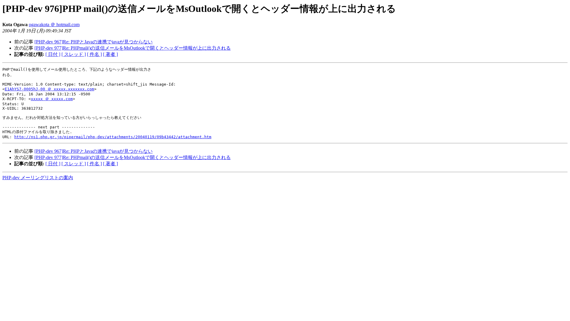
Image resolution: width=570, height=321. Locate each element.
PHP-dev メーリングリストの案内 (37, 177)
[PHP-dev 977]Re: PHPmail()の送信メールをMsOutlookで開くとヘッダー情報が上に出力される (132, 48)
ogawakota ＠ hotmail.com (54, 24)
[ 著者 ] (110, 54)
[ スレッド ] (73, 54)
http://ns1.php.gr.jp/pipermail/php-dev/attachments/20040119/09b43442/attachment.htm (112, 137)
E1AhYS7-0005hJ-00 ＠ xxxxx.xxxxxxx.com (49, 89)
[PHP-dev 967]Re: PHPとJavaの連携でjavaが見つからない (93, 41)
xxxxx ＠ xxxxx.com (52, 99)
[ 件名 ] (94, 54)
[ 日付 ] (52, 54)
